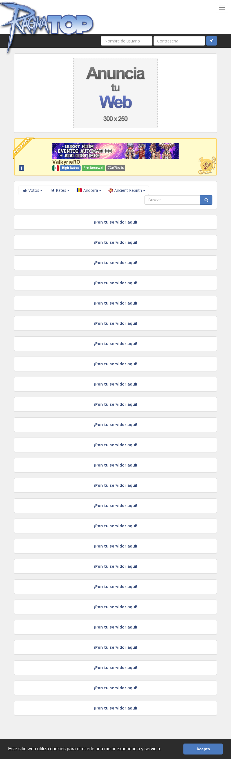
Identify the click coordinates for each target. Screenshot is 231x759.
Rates (61, 190)
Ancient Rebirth (128, 190)
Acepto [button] (203, 749)
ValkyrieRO (66, 161)
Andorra (90, 190)
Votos (33, 190)
